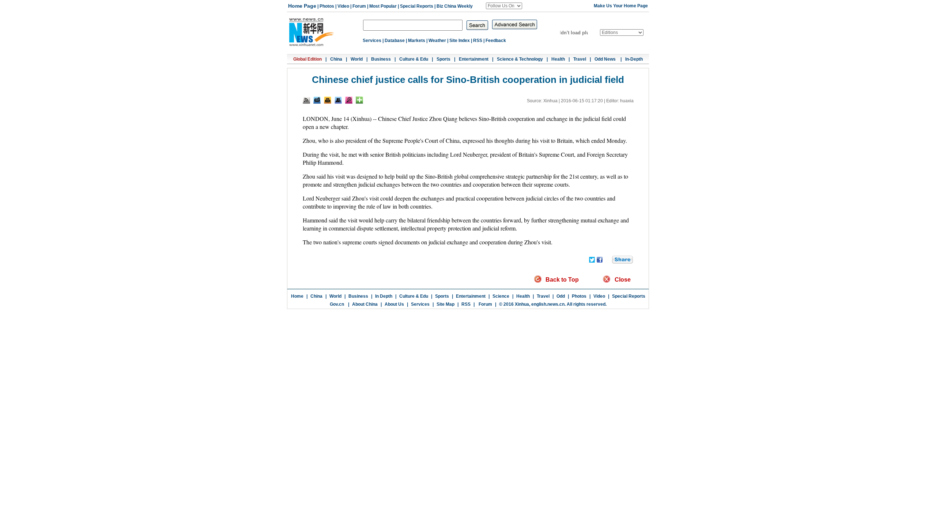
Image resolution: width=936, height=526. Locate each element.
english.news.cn (548, 304)
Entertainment (473, 59)
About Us (394, 304)
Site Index (459, 40)
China (336, 59)
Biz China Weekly (455, 6)
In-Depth (634, 59)
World (357, 59)
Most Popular (383, 6)
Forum (359, 6)
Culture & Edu (413, 59)
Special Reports (416, 6)
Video (343, 6)
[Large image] (348, 100)
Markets (416, 40)
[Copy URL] (338, 100)
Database (395, 40)
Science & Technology (520, 59)
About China (365, 304)
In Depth (383, 296)
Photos (327, 6)
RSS (477, 40)
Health (558, 59)
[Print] (327, 100)
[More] (359, 100)
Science (500, 296)
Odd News (606, 59)
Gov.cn (337, 304)
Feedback (496, 40)
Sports (443, 59)
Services (372, 40)
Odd (560, 296)
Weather (437, 40)
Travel (579, 59)
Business (381, 59)
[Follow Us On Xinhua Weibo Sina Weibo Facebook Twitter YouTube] (504, 5)
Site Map (445, 304)
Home (297, 296)
